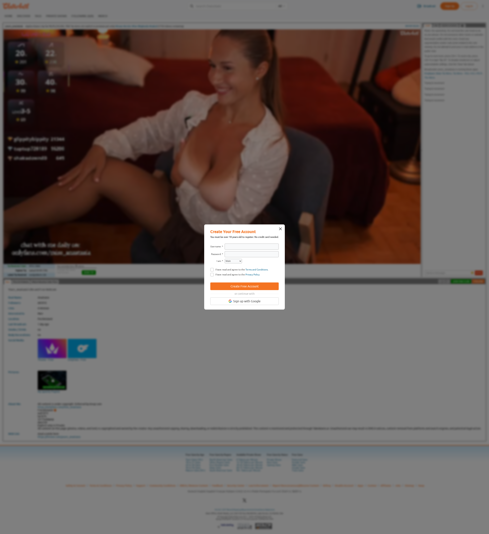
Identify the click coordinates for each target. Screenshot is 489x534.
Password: (216, 254)
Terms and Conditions (256, 269)
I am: (219, 261)
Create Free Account (245, 286)
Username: (215, 246)
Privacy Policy (252, 274)
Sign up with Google (247, 301)
